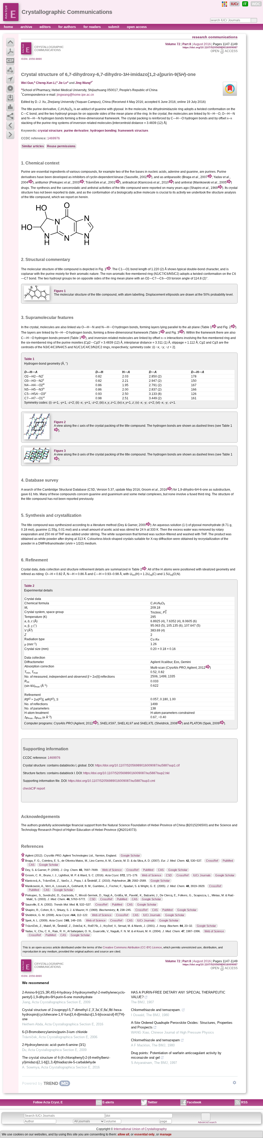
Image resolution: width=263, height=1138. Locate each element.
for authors (67, 27)
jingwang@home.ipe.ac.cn (75, 94)
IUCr (234, 4)
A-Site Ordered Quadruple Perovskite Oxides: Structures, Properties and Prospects (181, 1025)
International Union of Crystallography (140, 1129)
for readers (92, 27)
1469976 (53, 138)
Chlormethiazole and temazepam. (156, 1010)
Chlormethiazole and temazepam (155, 1040)
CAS (31, 864)
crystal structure (50, 130)
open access (137, 27)
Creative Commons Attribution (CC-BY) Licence (132, 947)
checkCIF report (34, 788)
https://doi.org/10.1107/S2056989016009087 (210, 47)
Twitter (152, 1102)
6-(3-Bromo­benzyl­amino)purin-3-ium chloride (54, 1032)
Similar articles (33, 146)
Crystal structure (39, 74)
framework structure (133, 130)
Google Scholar (130, 855)
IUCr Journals (202, 875)
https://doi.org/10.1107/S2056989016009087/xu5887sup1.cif (137, 765)
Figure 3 (60, 451)
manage (166, 1134)
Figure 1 (60, 291)
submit (114, 27)
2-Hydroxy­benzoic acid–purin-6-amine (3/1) (54, 1045)
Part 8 (186, 44)
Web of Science (112, 869)
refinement (86, 569)
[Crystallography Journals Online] (224, 4)
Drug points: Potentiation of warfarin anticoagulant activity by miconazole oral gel (176, 1055)
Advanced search (207, 1122)
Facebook (194, 1102)
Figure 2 (60, 422)
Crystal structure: (34, 765)
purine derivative (76, 130)
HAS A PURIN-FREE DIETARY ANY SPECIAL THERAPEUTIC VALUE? (178, 994)
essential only (144, 1134)
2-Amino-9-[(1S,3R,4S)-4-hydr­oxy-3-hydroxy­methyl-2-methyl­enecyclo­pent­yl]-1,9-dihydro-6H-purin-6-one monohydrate (73, 994)
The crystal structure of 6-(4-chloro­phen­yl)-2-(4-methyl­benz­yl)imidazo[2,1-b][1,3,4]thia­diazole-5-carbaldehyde (66, 1060)
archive (27, 27)
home (9, 27)
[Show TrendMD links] (234, 1083)
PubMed (228, 860)
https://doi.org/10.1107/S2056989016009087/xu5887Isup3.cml (111, 781)
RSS (244, 1102)
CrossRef (212, 860)
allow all (123, 1134)
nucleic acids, (157, 171)
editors (46, 27)
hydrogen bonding (103, 130)
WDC (256, 4)
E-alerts (108, 1102)
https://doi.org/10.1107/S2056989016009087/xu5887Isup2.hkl (126, 773)
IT (245, 4)
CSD (169, 875)
